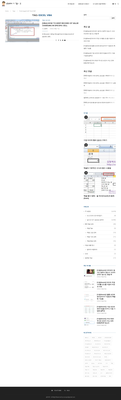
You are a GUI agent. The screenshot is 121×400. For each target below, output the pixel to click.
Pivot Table (98, 360)
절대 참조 (87, 376)
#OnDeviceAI (108, 337)
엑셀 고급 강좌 (101, 232)
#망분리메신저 (95, 347)
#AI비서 (87, 337)
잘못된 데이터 (109, 373)
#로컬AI (87, 347)
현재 (110, 376)
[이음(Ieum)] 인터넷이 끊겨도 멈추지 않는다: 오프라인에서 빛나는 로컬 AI (106, 272)
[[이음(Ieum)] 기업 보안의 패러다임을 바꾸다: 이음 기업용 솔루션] (89, 309)
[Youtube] (113, 4)
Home (7, 11)
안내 (100, 254)
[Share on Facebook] (58, 40)
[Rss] (115, 4)
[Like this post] (56, 40)
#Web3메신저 (97, 340)
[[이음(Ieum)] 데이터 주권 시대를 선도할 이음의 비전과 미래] (89, 285)
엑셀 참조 (95, 369)
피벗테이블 (103, 376)
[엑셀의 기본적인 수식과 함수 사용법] (100, 155)
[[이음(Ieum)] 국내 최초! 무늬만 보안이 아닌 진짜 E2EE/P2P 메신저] (89, 321)
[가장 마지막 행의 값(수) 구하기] (100, 127)
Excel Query (88, 360)
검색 (85, 15)
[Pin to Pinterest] (62, 40)
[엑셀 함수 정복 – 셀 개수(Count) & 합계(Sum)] (100, 183)
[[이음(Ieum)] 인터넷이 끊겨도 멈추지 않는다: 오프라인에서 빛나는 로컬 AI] (89, 273)
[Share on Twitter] (60, 40)
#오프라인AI (97, 350)
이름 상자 (95, 373)
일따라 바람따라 (101, 249)
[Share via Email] (65, 40)
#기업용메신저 (88, 344)
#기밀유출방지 (107, 340)
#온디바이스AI (106, 350)
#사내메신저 (88, 350)
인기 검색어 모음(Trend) (99, 4)
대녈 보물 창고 (100, 245)
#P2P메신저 (88, 340)
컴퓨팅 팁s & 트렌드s (83, 4)
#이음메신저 (88, 353)
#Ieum (99, 337)
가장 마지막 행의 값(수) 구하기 (95, 140)
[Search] (118, 4)
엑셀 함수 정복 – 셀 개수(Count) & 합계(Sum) (99, 197)
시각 (106, 363)
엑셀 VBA (87, 366)
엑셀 (112, 363)
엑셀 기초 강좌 (101, 237)
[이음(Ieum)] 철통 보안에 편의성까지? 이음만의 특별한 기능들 (106, 297)
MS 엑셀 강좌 (71, 4)
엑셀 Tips (101, 228)
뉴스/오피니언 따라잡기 (101, 215)
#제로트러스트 (97, 353)
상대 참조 (100, 363)
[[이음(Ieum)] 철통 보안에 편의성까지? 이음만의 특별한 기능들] (89, 297)
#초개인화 (87, 357)
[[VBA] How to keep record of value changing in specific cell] (22, 30)
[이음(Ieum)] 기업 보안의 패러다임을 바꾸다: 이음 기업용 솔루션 (106, 309)
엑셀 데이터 (105, 366)
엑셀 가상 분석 (96, 366)
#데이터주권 (107, 344)
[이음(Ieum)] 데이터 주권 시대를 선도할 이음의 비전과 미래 (106, 285)
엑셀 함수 (110, 369)
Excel (105, 357)
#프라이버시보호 (97, 357)
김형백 (45, 28)
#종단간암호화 (107, 353)
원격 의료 (87, 373)
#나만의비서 (98, 344)
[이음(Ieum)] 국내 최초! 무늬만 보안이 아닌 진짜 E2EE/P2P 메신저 (105, 321)
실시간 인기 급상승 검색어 (101, 220)
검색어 (86, 363)
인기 (101, 373)
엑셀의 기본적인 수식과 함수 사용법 (97, 168)
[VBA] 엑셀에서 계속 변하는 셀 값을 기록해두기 (97, 75)
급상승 (92, 363)
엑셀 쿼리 (102, 369)
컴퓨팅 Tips (100, 258)
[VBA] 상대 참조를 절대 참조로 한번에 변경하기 (97, 102)
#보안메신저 (105, 347)
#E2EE (93, 337)
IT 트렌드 (100, 211)
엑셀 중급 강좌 (101, 241)
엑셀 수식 (87, 369)
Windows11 (108, 360)
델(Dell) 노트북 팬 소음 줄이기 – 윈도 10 (95, 97)
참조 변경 (95, 376)
